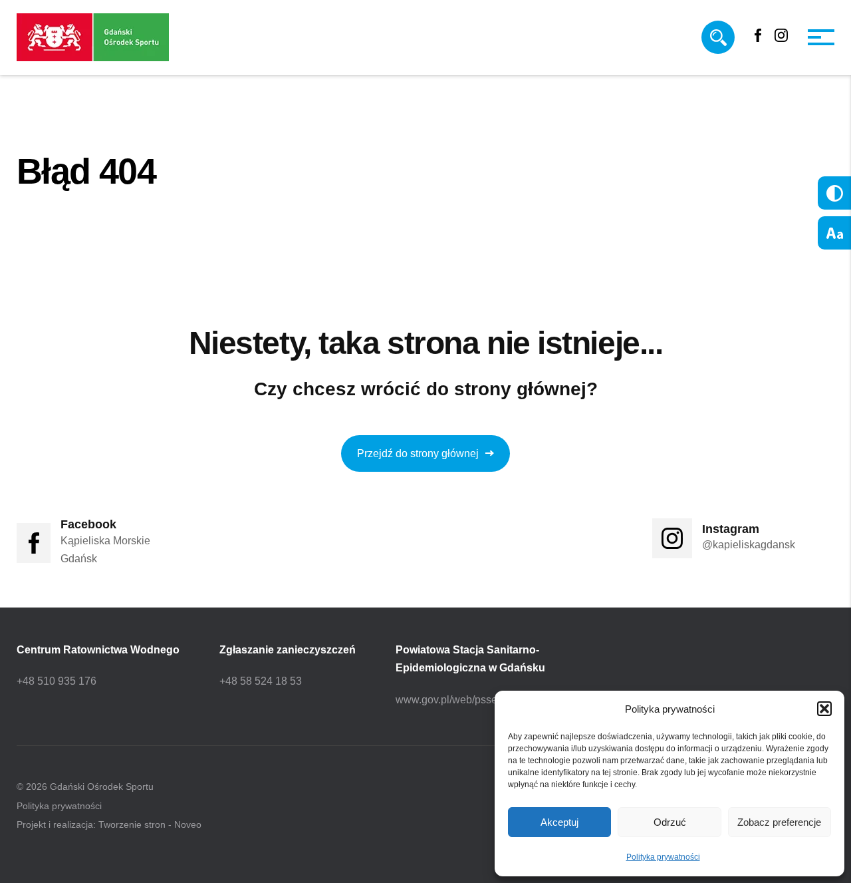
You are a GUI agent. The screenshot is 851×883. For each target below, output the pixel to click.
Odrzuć (670, 822)
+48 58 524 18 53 (260, 681)
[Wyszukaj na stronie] (718, 37)
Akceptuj (559, 822)
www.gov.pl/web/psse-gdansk (465, 699)
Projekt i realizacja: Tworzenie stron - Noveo (109, 824)
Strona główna (58, 213)
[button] (824, 708)
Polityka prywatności (663, 857)
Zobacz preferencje (779, 822)
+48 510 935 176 (56, 681)
